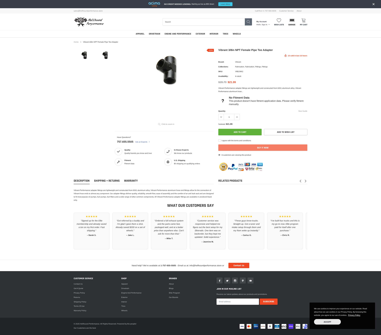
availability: (223, 76)
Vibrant (238, 62)
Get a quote (78, 288)
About (299, 11)
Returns (77, 297)
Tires (225, 33)
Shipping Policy (80, 302)
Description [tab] (82, 181)
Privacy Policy (79, 293)
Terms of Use (79, 306)
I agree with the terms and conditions (236, 141)
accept (327, 322)
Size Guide (302, 111)
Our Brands (173, 297)
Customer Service (286, 11)
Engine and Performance (178, 33)
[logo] (89, 21)
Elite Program (174, 293)
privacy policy (354, 315)
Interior (214, 33)
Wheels (237, 33)
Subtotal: (221, 124)
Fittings (258, 67)
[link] (84, 55)
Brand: (221, 62)
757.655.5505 (125, 141)
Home (76, 42)
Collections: (223, 67)
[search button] (248, 21)
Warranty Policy (80, 311)
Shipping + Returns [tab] (107, 181)
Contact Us (239, 265)
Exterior (200, 33)
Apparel (140, 33)
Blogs (171, 288)
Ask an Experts (141, 142)
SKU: (220, 71)
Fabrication (239, 67)
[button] (291, 22)
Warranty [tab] (131, 181)
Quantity (221, 111)
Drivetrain (154, 33)
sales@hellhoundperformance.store (88, 11)
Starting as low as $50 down (197, 4)
